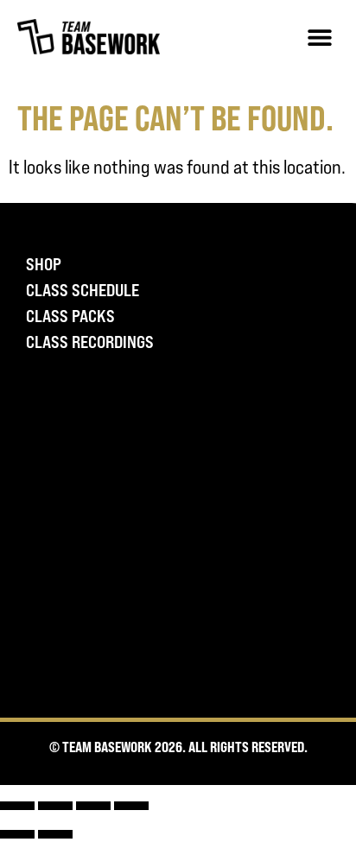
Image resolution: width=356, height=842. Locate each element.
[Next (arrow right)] (55, 834)
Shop (43, 264)
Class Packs (70, 316)
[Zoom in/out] (17, 805)
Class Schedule (82, 290)
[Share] (93, 805)
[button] (319, 36)
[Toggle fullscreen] (55, 805)
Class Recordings (90, 342)
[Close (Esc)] (131, 805)
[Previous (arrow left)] (17, 834)
